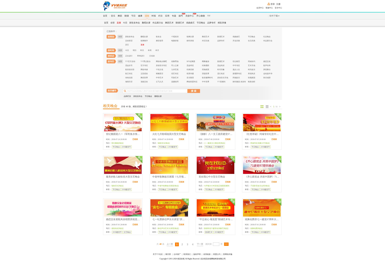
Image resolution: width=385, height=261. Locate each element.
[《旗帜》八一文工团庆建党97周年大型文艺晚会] (215, 122)
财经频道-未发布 (239, 82)
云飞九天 (159, 82)
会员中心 (260, 8)
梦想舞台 (267, 69)
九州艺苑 (175, 69)
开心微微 (200, 16)
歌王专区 (128, 74)
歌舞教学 (144, 41)
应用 (167, 16)
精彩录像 (222, 23)
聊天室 (168, 254)
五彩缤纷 (144, 74)
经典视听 (205, 65)
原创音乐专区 (161, 65)
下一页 (200, 244)
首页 (105, 16)
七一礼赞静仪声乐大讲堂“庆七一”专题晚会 (169, 219)
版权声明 (197, 254)
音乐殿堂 (190, 78)
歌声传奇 (267, 65)
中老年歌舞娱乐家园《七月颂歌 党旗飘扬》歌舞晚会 (169, 176)
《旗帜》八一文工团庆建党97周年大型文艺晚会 (216, 134)
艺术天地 (251, 65)
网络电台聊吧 (161, 61)
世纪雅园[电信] (117, 143)
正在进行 (128, 56)
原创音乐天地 (222, 78)
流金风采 (221, 65)
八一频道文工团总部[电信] (214, 143)
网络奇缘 (144, 69)
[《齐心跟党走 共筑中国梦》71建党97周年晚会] (262, 165)
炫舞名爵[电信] (256, 228)
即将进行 (141, 56)
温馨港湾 (175, 82)
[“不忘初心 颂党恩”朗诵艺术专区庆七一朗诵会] (215, 208)
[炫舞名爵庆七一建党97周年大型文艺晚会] (262, 208)
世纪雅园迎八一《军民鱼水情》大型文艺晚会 (123, 134)
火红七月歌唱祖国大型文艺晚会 (169, 134)
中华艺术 (159, 78)
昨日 (142, 50)
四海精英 (205, 69)
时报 (154, 16)
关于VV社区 (158, 254)
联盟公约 (216, 254)
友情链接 (207, 254)
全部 (112, 23)
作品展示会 (157, 23)
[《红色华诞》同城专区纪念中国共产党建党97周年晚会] (262, 122)
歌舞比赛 (190, 37)
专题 (174, 16)
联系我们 (187, 254)
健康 (140, 16)
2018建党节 (126, 147)
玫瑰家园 (251, 78)
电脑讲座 (175, 41)
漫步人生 (236, 69)
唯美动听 (251, 82)
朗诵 (127, 16)
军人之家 (175, 65)
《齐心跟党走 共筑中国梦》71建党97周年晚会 (262, 176)
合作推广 (177, 254)
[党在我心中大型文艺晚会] (215, 165)
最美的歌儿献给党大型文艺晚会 (123, 176)
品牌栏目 (127, 96)
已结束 (152, 56)
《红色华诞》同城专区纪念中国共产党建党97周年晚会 (262, 134)
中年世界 (205, 82)
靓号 (181, 16)
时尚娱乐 (251, 69)
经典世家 (190, 69)
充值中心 (189, 16)
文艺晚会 (127, 232)
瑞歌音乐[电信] (164, 143)
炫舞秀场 (175, 61)
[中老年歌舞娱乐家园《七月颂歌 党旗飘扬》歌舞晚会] (169, 165)
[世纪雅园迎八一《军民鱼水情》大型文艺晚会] (123, 122)
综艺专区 (175, 74)
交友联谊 (128, 41)
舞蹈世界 (144, 78)
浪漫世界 (205, 74)
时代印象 (221, 69)
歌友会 (158, 37)
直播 (119, 23)
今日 (125, 23)
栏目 (160, 16)
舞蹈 (120, 16)
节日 (133, 16)
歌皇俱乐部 (129, 69)
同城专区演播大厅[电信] (260, 143)
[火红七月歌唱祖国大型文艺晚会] (169, 122)
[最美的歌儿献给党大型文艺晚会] (123, 165)
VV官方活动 (130, 61)
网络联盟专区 (192, 82)
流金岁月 (128, 65)
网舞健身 (205, 61)
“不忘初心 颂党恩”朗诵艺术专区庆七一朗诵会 (216, 219)
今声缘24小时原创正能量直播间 (216, 186)
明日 (134, 50)
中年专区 (236, 65)
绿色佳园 (128, 78)
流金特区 (190, 65)
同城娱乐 (236, 78)
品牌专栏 (211, 23)
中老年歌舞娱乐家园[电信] (168, 186)
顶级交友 (144, 82)
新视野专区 (237, 74)
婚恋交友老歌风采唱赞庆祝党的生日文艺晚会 (123, 219)
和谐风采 (251, 74)
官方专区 (144, 65)
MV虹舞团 (191, 61)
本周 (149, 50)
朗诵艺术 (180, 23)
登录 (273, 4)
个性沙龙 (159, 69)
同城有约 (251, 61)
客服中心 (269, 8)
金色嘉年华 (267, 74)
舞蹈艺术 (169, 23)
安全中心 (278, 8)
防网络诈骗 (227, 254)
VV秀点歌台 (146, 61)
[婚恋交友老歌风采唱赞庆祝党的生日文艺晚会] (123, 208)
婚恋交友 (267, 61)
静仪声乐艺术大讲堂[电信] (168, 228)
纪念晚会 (267, 37)
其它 (127, 45)
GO (226, 244)
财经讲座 (190, 41)
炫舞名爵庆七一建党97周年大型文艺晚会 (262, 219)
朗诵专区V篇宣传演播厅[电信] (216, 228)
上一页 (170, 244)
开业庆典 (236, 41)
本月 (157, 50)
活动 (147, 16)
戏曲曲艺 (190, 23)
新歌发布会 (134, 23)
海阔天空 (128, 82)
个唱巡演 (175, 37)
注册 (278, 4)
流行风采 (221, 74)
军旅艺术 (175, 78)
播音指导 (159, 41)
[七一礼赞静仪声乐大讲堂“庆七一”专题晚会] (169, 208)
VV (208, 16)
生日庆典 (251, 41)
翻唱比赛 (146, 23)
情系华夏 (190, 74)
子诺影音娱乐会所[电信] (260, 186)
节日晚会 (201, 23)
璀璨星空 (159, 74)
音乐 (113, 16)
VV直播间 (221, 82)
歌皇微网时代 (207, 78)
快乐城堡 (267, 78)
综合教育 (236, 61)
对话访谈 (205, 41)
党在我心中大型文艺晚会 (212, 176)
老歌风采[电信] (117, 228)
